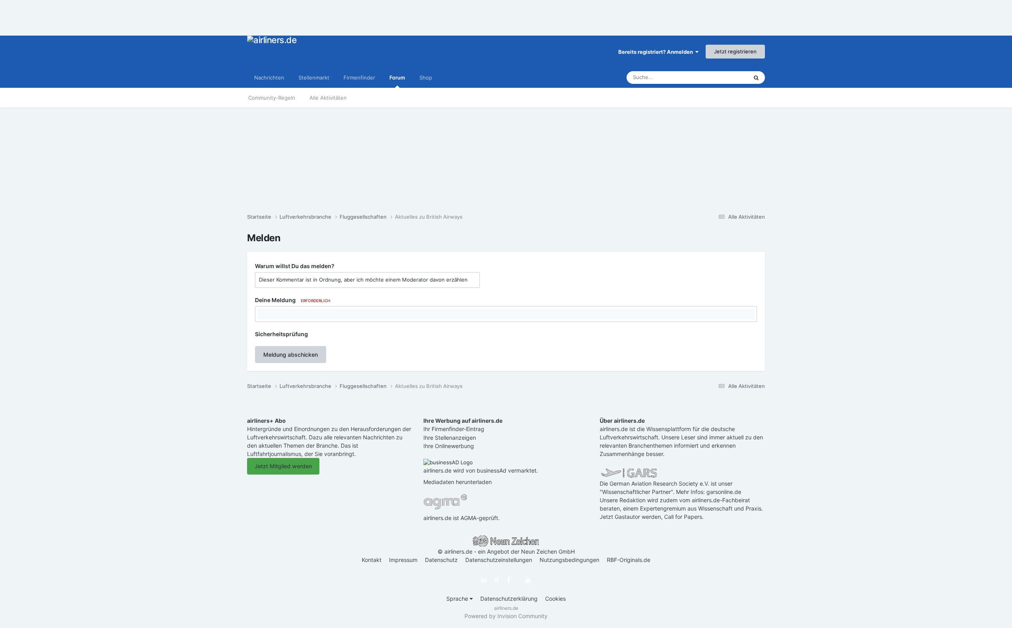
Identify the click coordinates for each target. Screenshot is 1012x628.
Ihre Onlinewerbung (448, 446)
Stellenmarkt (313, 77)
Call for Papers (683, 516)
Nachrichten (269, 77)
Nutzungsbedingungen (569, 559)
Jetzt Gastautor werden (630, 516)
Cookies (555, 598)
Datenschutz (441, 559)
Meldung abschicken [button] (290, 354)
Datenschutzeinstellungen (498, 559)
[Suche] (756, 77)
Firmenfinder (359, 77)
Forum (397, 77)
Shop (425, 77)
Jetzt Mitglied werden (283, 466)
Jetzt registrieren (735, 51)
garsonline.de (723, 491)
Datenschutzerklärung (509, 598)
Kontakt (371, 559)
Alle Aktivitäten (328, 98)
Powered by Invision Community (506, 616)
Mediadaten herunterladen (457, 482)
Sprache (458, 598)
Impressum (403, 559)
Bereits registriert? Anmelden (656, 52)
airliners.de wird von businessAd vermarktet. (480, 470)
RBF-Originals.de (628, 559)
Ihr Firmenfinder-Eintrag (453, 429)
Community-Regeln (271, 98)
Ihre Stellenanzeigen (449, 437)
